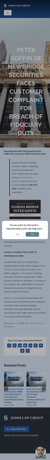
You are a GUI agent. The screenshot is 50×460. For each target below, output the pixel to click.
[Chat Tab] (25, 230)
